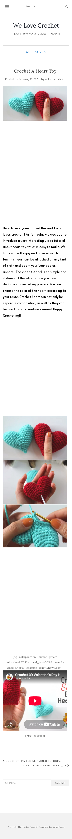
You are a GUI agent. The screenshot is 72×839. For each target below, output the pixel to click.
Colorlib (34, 826)
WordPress (58, 826)
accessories (36, 52)
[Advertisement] (36, 176)
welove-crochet (54, 79)
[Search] (66, 6)
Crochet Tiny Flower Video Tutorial (33, 760)
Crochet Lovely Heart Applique (42, 765)
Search (60, 782)
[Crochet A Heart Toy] (35, 103)
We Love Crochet (36, 25)
